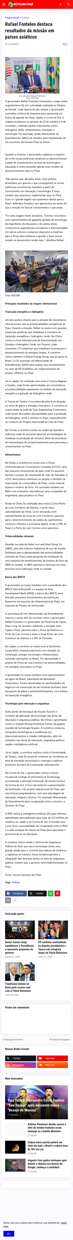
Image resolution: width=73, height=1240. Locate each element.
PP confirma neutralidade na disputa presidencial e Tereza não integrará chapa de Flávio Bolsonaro (52, 947)
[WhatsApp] (50, 893)
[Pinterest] (57, 893)
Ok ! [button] (9, 1233)
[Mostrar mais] (15, 900)
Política (25, 17)
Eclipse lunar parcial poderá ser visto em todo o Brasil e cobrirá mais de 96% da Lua (48, 1146)
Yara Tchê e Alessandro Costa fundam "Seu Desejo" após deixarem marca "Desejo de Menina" (36, 1105)
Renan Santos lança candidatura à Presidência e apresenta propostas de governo (19, 947)
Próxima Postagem (59, 1039)
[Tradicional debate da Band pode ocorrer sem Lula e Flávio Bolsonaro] (20, 971)
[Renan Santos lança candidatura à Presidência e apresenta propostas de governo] (20, 930)
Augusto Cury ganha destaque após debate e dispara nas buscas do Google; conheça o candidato (47, 1164)
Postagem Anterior (13, 1039)
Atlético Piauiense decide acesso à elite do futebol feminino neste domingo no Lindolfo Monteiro (47, 1128)
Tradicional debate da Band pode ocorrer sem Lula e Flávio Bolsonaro (18, 987)
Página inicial (12, 17)
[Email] (8, 900)
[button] (4, 4)
